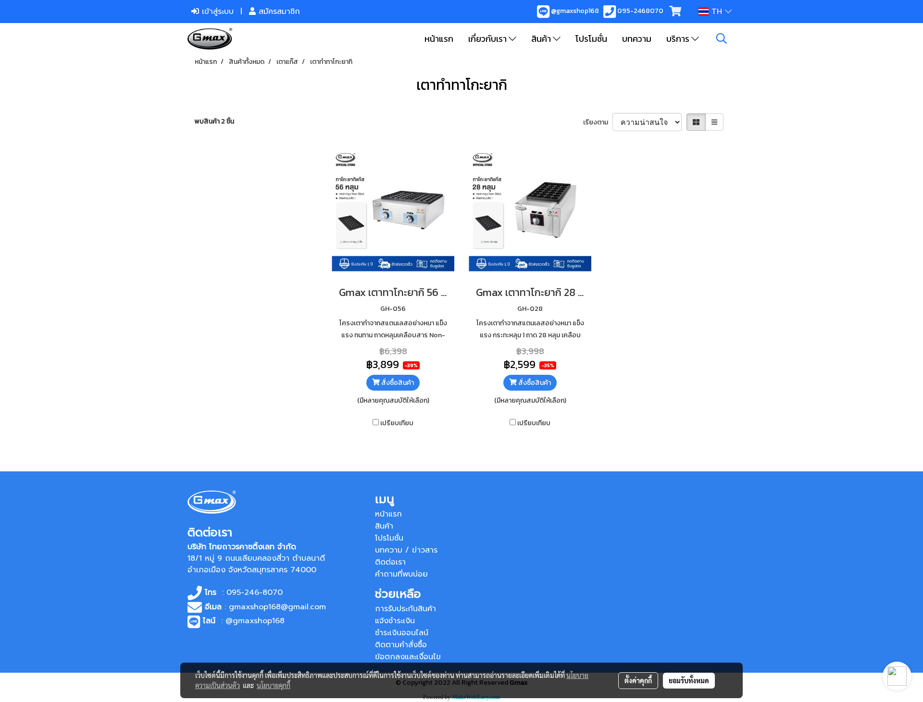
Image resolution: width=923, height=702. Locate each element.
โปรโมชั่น (591, 38)
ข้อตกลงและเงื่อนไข (408, 657)
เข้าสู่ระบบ (216, 11)
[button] (721, 38)
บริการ (678, 38)
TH (717, 11)
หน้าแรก (438, 38)
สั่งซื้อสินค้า (397, 383)
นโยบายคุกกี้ (273, 685)
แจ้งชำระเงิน (395, 621)
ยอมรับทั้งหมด (689, 680)
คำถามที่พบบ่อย (401, 574)
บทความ (636, 38)
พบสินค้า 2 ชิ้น (214, 121)
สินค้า (542, 38)
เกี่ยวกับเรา (488, 38)
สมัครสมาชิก (278, 11)
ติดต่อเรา (390, 562)
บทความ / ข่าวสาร (406, 550)
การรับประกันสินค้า (405, 609)
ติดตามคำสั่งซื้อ (401, 645)
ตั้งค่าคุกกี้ (638, 680)
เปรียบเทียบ (396, 423)
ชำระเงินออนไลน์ (401, 633)
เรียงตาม (597, 122)
